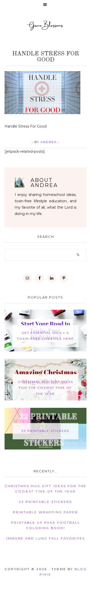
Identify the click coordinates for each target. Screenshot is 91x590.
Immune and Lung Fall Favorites (45, 538)
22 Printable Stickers (45, 431)
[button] (45, 5)
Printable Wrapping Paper (45, 512)
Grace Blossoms (45, 25)
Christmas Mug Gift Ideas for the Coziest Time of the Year (45, 388)
